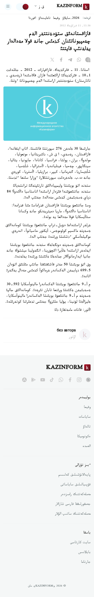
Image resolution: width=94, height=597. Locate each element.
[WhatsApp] (79, 60)
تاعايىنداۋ (44, 18)
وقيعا (56, 18)
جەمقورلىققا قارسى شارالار (73, 504)
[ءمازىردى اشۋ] (8, 6)
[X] (52, 60)
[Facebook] (61, 60)
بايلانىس (84, 552)
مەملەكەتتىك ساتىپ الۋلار (73, 514)
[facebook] (70, 379)
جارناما (86, 562)
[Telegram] (70, 60)
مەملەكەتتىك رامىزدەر (76, 494)
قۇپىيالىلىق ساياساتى (75, 485)
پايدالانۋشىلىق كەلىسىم (74, 475)
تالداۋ (87, 427)
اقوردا (32, 18)
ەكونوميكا (84, 436)
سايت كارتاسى (80, 542)
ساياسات (85, 417)
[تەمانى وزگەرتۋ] (22, 6)
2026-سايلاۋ (71, 18)
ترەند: (87, 18)
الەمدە (87, 446)
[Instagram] (88, 60)
